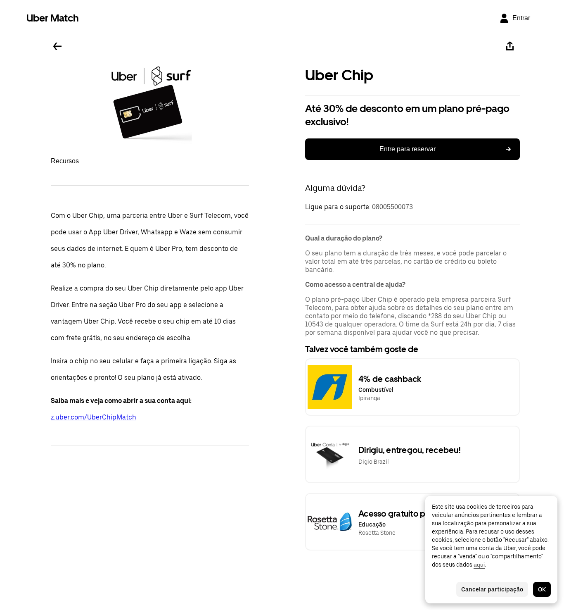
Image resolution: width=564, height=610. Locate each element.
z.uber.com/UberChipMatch (93, 417)
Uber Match (52, 18)
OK (542, 589)
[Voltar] (57, 46)
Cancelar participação (492, 589)
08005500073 (392, 206)
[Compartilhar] (510, 46)
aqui (479, 564)
